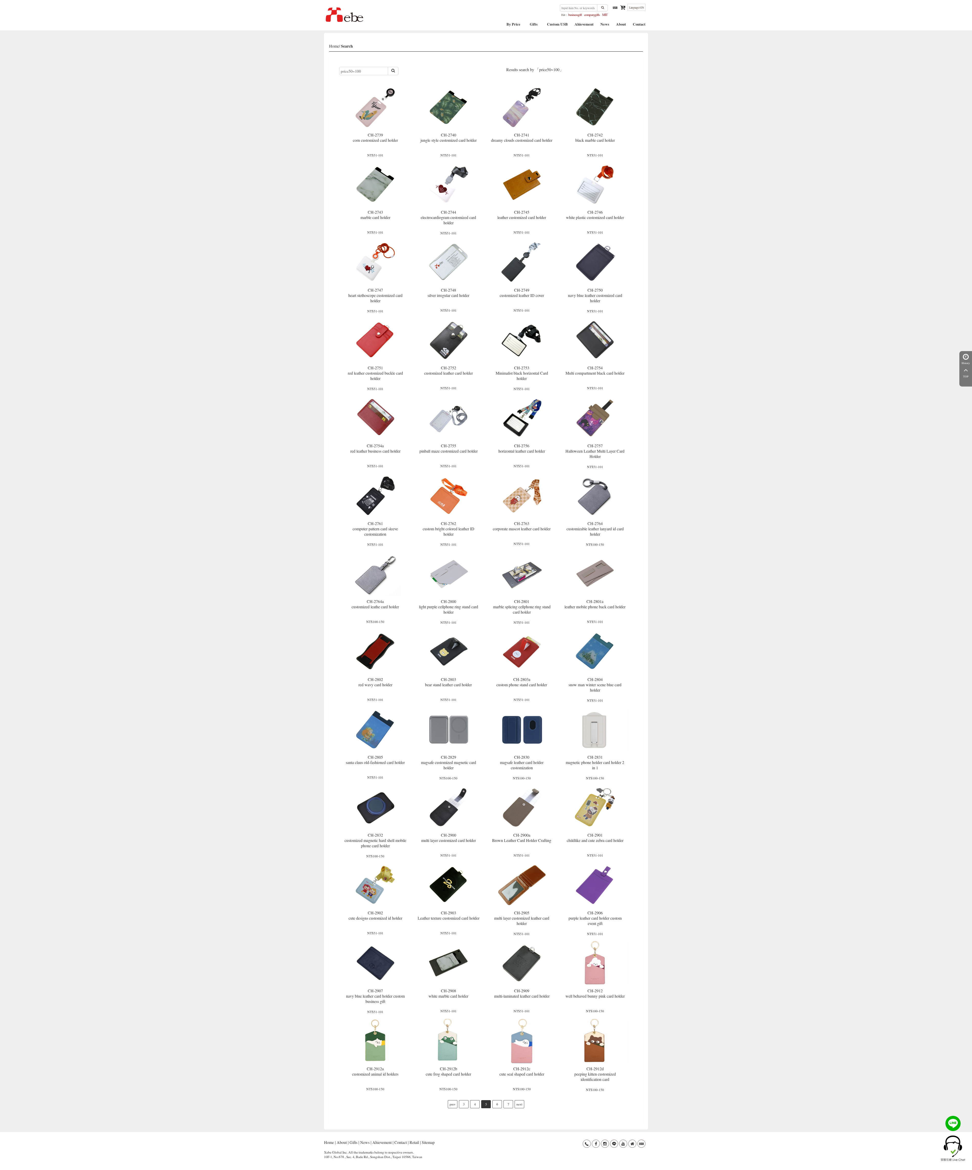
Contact (639, 26)
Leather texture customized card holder (448, 915)
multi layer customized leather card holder (521, 918)
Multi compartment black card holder (594, 370)
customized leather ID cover (522, 292)
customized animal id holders (375, 1071)
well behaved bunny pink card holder (595, 993)
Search (347, 46)
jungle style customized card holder (448, 137)
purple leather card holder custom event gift (595, 918)
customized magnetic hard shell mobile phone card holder (375, 840)
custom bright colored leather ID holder (448, 529)
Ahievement (584, 26)
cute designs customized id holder (375, 915)
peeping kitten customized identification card (595, 1074)
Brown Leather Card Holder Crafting (521, 837)
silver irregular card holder (448, 292)
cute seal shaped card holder (521, 1071)
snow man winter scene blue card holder (595, 685)
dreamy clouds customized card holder (521, 137)
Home (334, 46)
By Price (513, 26)
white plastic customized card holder (595, 214)
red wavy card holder (375, 682)
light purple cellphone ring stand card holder (448, 607)
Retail (414, 1142)
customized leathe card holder (375, 604)
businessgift (575, 14)
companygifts (592, 14)
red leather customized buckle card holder (375, 373)
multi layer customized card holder (448, 837)
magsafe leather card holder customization (521, 762)
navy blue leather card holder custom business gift (375, 996)
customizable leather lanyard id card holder (595, 529)
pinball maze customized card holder (448, 448)
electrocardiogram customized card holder (448, 217)
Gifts (533, 26)
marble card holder (375, 214)
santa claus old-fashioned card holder (375, 759)
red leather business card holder (375, 448)
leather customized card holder (521, 214)
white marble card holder (448, 993)
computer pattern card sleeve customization (375, 529)
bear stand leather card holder (448, 682)
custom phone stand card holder (521, 682)
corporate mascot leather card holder (522, 526)
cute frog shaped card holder (448, 1071)
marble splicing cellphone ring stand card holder (522, 607)
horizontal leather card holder (521, 448)
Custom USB (557, 26)
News (604, 26)
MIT (605, 14)
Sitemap (428, 1142)
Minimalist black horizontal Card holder (522, 373)
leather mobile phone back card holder (594, 604)
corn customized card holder (375, 137)
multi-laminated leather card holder (522, 993)
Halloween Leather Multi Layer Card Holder (594, 451)
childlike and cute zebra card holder (595, 837)
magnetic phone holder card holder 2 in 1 (595, 762)
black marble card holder (595, 137)
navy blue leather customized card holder (595, 295)
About (621, 26)
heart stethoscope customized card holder (375, 295)
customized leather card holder (448, 370)
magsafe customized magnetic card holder (448, 762)
